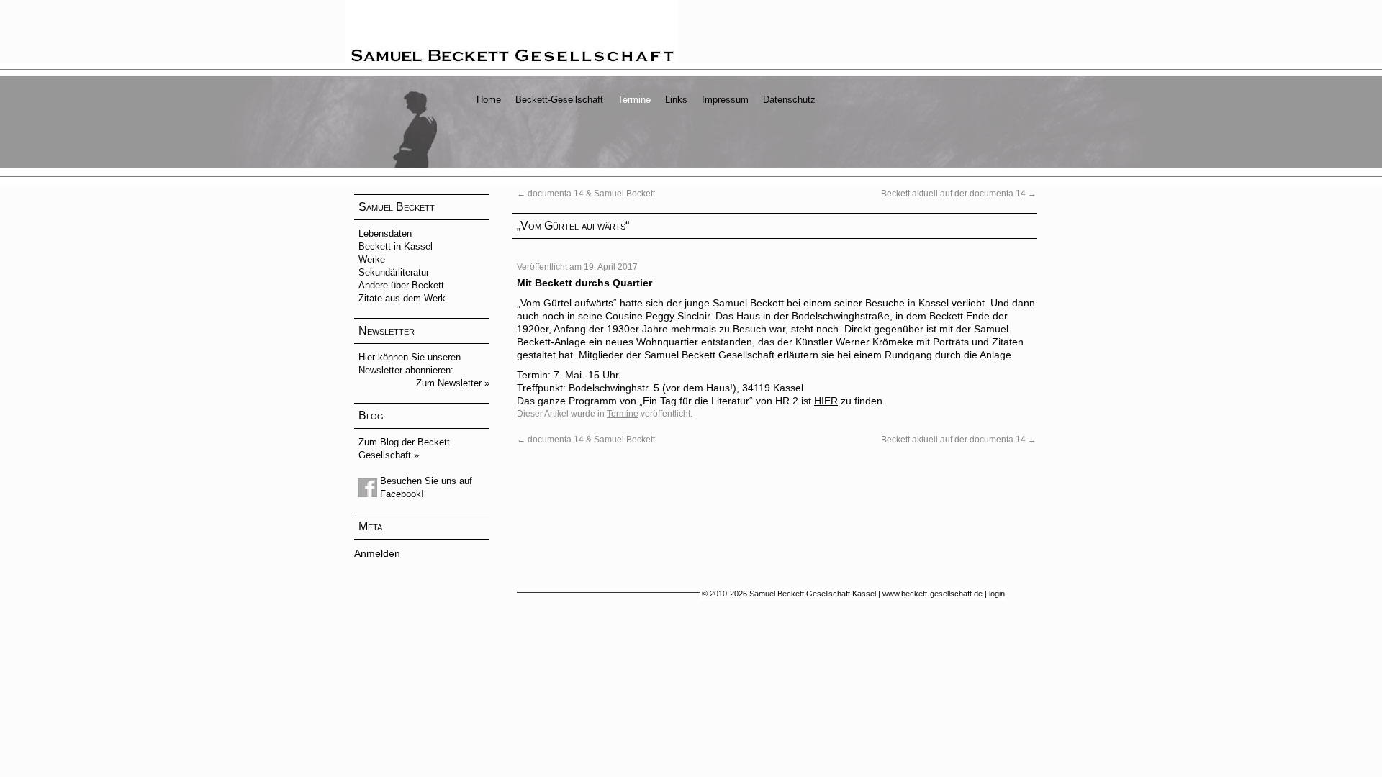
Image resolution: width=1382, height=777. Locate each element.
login (997, 593)
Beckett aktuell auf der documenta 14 (958, 193)
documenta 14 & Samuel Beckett (586, 193)
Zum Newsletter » (452, 383)
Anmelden (377, 553)
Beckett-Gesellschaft (559, 99)
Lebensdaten (385, 233)
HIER (826, 400)
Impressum (725, 99)
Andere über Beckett (401, 285)
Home (489, 99)
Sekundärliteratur (393, 272)
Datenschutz (789, 99)
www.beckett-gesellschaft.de (932, 593)
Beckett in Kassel (395, 246)
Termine (634, 99)
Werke (371, 259)
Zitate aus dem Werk (402, 298)
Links (676, 99)
